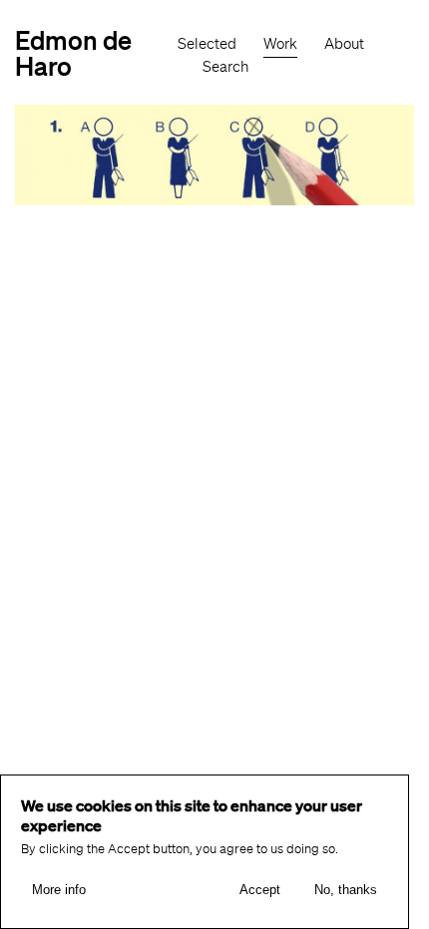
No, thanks (345, 889)
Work (280, 44)
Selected (207, 44)
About (344, 44)
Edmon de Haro (73, 52)
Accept (259, 889)
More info (59, 889)
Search (225, 67)
